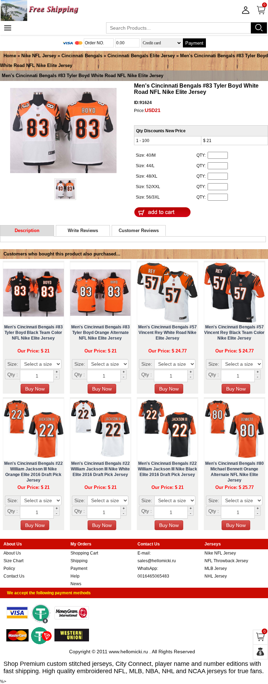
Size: (12, 364)
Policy (9, 568)
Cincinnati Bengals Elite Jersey (141, 55)
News (75, 583)
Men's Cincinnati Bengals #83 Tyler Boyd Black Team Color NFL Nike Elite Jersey (33, 333)
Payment (194, 43)
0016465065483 (153, 576)
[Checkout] (260, 652)
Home (9, 55)
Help (75, 576)
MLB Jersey (215, 568)
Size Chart (13, 560)
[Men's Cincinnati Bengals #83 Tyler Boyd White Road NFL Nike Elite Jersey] (63, 131)
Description (27, 230)
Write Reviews (83, 230)
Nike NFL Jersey (38, 55)
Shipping (79, 560)
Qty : (12, 374)
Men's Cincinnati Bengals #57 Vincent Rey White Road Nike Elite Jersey (167, 333)
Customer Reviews (139, 230)
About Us (12, 553)
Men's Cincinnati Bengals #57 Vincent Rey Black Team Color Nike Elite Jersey (234, 333)
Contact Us (13, 576)
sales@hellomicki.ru (156, 560)
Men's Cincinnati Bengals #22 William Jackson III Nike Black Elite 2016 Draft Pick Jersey (167, 469)
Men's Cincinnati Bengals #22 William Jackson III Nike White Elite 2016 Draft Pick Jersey (100, 469)
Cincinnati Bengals (81, 55)
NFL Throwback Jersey (226, 560)
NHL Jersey (215, 576)
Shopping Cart (84, 553)
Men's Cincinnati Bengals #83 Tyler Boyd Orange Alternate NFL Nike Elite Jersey (100, 333)
